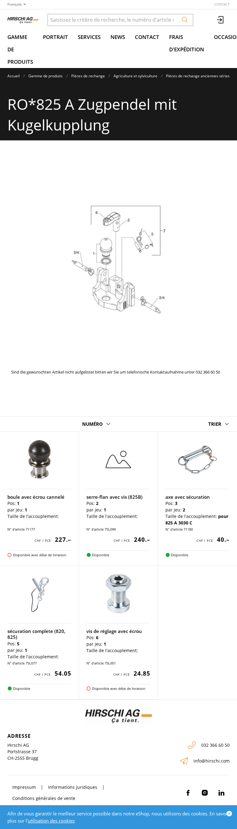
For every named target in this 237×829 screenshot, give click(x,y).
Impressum (24, 787)
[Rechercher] (185, 20)
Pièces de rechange (88, 76)
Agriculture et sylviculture (135, 76)
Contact (222, 4)
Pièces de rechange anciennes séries (198, 76)
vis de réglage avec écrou (114, 631)
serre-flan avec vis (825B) (114, 497)
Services (89, 37)
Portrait (55, 37)
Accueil (13, 76)
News (117, 37)
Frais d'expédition (186, 43)
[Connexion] (221, 19)
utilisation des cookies (51, 821)
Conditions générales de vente (43, 798)
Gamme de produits (20, 49)
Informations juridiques (72, 787)
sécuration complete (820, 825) (36, 634)
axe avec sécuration (187, 497)
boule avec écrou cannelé (35, 497)
